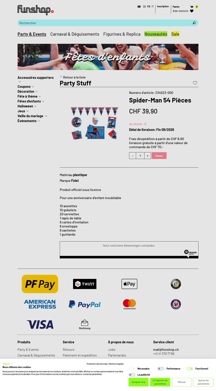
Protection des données (97, 364)
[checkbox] (132, 368)
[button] (8, 364)
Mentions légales (116, 364)
